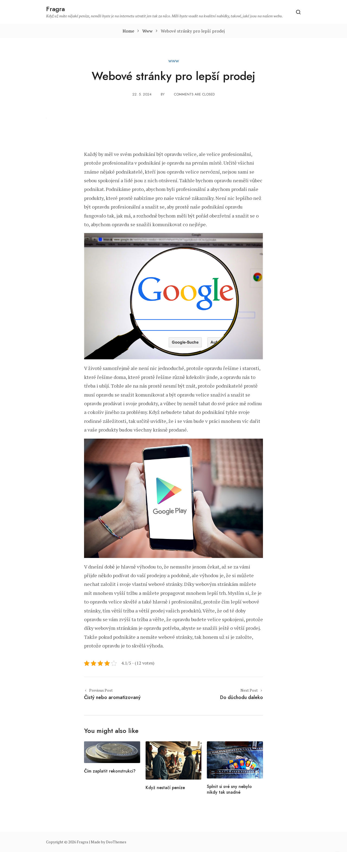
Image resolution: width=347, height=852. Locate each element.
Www (173, 61)
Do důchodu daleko (241, 697)
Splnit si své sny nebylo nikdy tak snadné (229, 789)
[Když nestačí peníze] (174, 760)
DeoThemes (116, 841)
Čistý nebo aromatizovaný (112, 697)
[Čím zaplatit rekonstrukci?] (112, 752)
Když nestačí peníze (165, 787)
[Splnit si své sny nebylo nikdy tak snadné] (235, 759)
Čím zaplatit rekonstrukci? (110, 771)
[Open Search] (298, 12)
